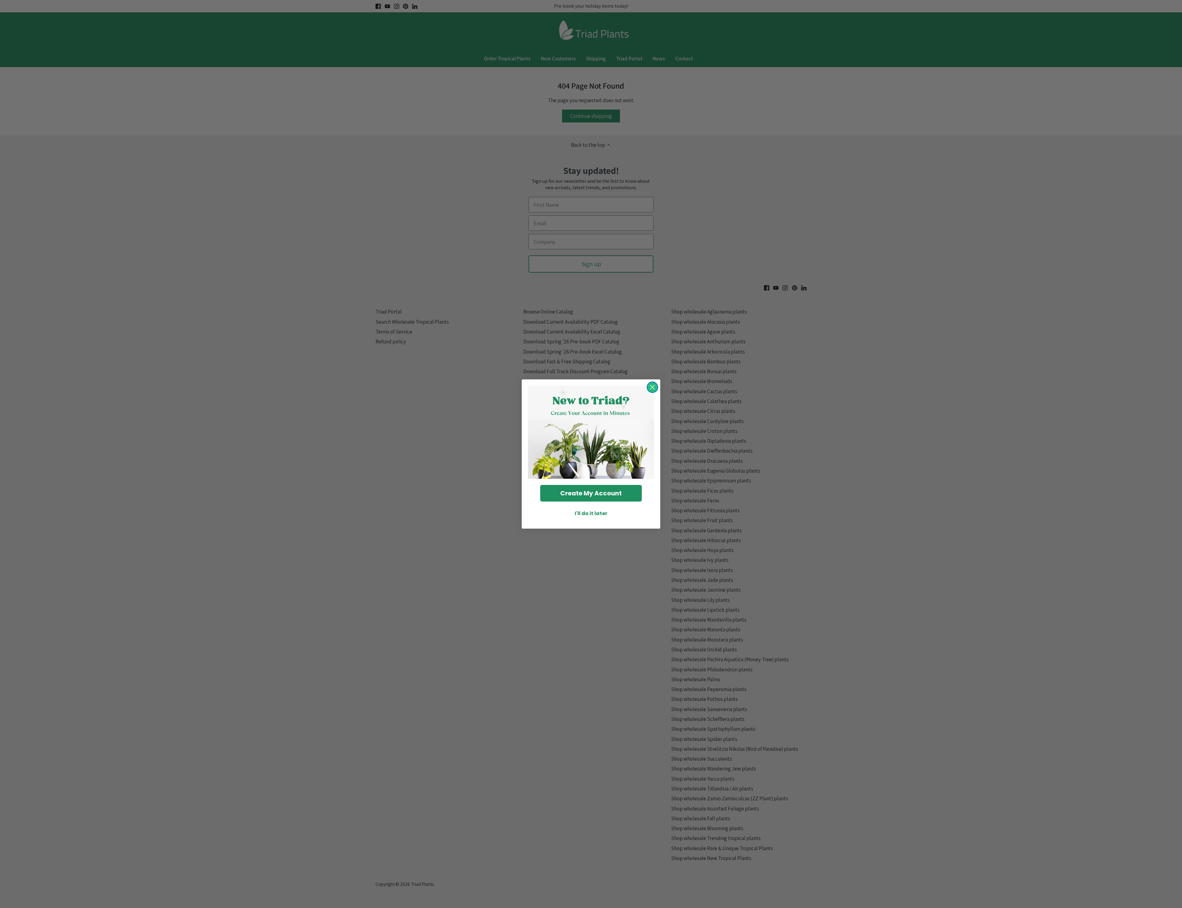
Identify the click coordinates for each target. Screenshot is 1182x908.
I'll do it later (591, 513)
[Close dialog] (652, 387)
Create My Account (591, 493)
